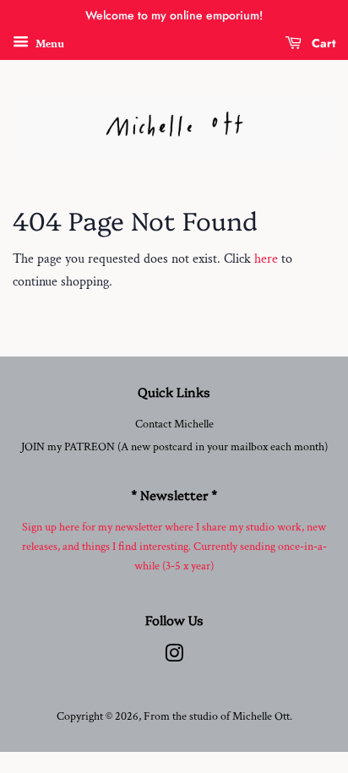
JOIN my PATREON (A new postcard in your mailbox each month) (174, 447)
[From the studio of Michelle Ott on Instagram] (174, 657)
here (266, 259)
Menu (48, 43)
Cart (321, 43)
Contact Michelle (174, 424)
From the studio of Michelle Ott (217, 716)
